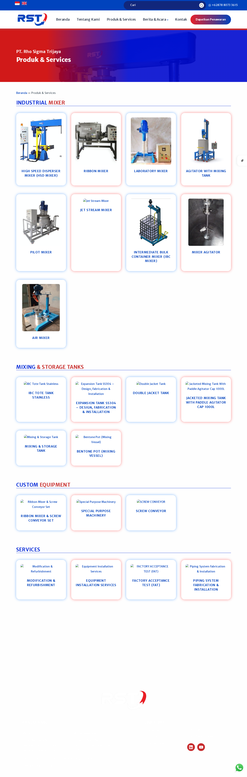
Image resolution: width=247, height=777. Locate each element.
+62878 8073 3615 (224, 5)
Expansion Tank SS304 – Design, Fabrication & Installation (96, 407)
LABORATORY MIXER (151, 171)
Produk (152, 736)
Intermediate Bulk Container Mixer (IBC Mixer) (151, 256)
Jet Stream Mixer (96, 210)
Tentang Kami (88, 19)
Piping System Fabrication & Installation (206, 585)
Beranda (63, 19)
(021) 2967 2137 (38, 759)
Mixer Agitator (206, 252)
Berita (151, 750)
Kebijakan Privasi (201, 736)
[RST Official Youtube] (201, 747)
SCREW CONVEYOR (151, 511)
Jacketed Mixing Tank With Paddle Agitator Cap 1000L (206, 402)
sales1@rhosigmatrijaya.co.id (42, 765)
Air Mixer (41, 338)
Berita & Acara (154, 19)
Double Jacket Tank (151, 393)
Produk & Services (121, 19)
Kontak (181, 19)
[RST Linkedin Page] (191, 747)
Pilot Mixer (41, 252)
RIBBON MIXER (96, 171)
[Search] (202, 5)
